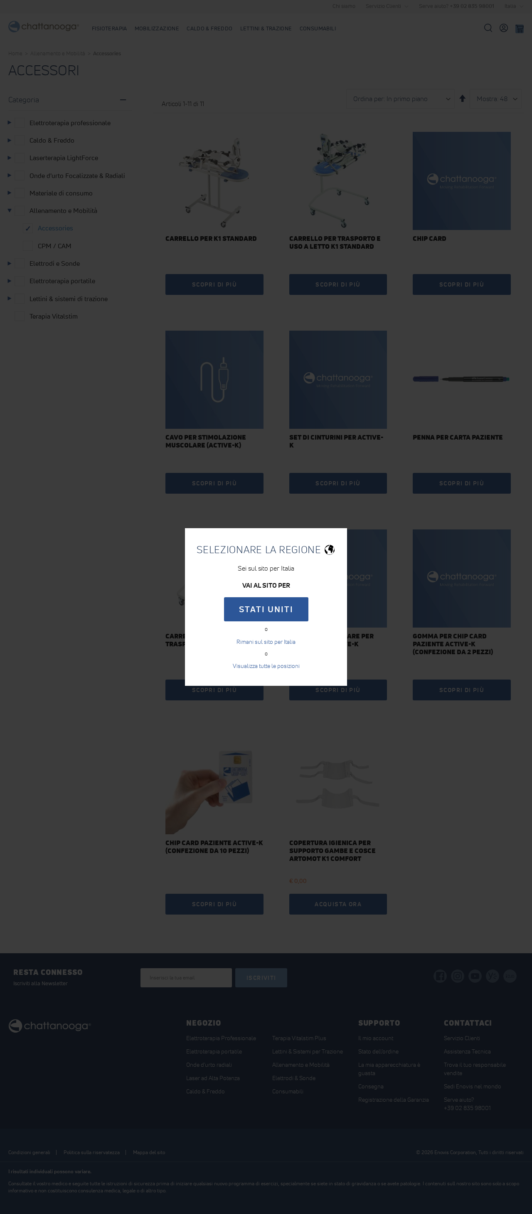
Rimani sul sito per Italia (266, 641)
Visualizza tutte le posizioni (266, 666)
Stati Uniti (266, 609)
